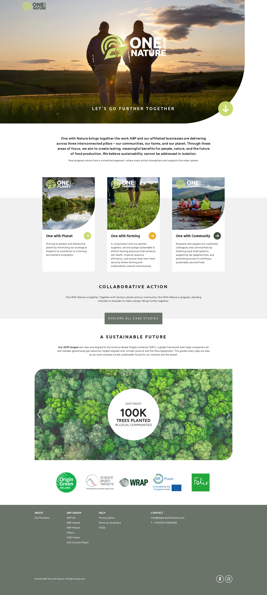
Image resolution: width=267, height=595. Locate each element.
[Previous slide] (39, 414)
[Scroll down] (225, 108)
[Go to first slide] (228, 414)
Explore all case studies (133, 318)
